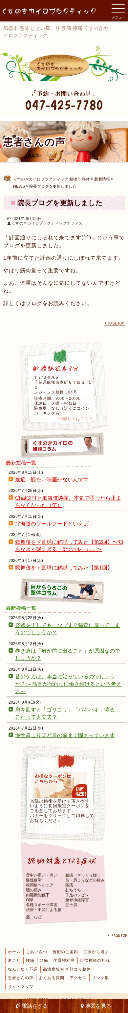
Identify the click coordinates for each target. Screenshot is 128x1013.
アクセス (78, 978)
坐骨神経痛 (64, 960)
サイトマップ (20, 987)
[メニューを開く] (118, 8)
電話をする (34, 1006)
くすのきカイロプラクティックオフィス (46, 223)
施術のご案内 (65, 952)
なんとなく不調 (23, 969)
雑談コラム (64, 445)
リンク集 (100, 978)
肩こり (14, 960)
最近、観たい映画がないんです (52, 479)
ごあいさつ (36, 952)
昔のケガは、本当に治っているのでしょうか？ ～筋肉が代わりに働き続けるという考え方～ (68, 684)
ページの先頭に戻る (114, 324)
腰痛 (30, 960)
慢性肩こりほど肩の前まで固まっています (65, 735)
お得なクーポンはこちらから (60, 785)
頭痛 (44, 960)
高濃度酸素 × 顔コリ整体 (67, 969)
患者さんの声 (20, 978)
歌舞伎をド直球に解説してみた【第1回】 (64, 567)
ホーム (14, 952)
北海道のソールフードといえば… (54, 523)
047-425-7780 (64, 104)
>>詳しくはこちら (75, 418)
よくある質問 (51, 978)
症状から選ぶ (96, 952)
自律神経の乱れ (95, 960)
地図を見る (97, 1006)
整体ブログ (64, 591)
